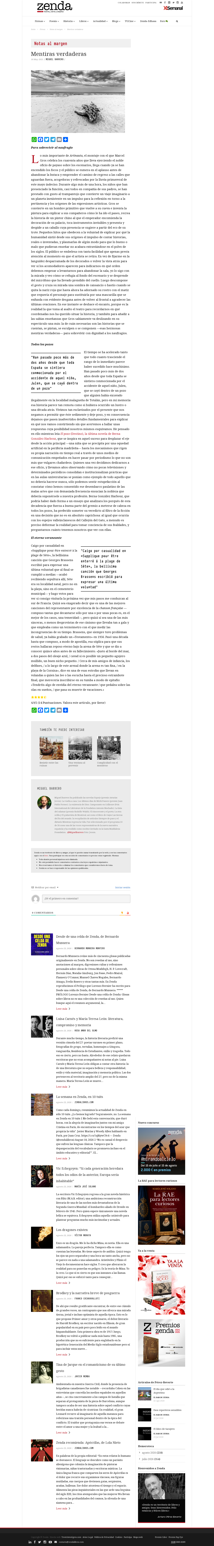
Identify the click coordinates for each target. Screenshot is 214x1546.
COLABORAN (124, 3)
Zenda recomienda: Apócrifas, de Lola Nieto (88, 1442)
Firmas (39, 21)
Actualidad (99, 21)
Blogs (115, 21)
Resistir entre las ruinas (49, 764)
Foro (162, 21)
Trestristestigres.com (71, 1537)
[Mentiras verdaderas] (81, 101)
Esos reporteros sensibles (167, 1410)
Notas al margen (56, 29)
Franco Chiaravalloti (87, 1298)
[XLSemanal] (173, 8)
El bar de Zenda (161, 1397)
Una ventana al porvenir (76, 764)
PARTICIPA (151, 3)
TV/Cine (129, 21)
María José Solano (85, 1186)
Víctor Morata (83, 1235)
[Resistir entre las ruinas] (52, 748)
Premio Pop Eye (176, 1537)
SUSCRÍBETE (138, 3)
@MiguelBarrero (75, 832)
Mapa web (138, 1537)
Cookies (118, 1537)
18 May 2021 (37, 59)
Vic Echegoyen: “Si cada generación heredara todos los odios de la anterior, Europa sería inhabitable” (89, 1174)
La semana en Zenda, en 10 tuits (79, 1097)
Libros (82, 21)
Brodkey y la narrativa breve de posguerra (88, 1293)
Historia (68, 21)
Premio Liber (161, 1537)
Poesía (53, 21)
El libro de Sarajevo (164, 1428)
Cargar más (81, 1520)
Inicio (33, 29)
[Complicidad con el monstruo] (109, 748)
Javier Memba (82, 1376)
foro (46, 855)
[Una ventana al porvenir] (80, 748)
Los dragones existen (72, 1230)
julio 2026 (148, 1459)
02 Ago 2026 (159, 1400)
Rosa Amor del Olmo (86, 1030)
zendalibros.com (84, 1102)
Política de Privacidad (104, 1537)
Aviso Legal (88, 1537)
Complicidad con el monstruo (107, 764)
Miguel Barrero (54, 59)
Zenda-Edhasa (148, 21)
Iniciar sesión (122, 887)
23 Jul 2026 (158, 1437)
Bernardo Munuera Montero (90, 948)
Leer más (61, 1008)
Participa (128, 1537)
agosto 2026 (149, 1452)
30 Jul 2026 (158, 1418)
